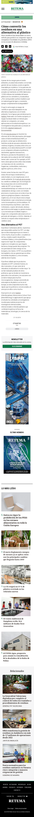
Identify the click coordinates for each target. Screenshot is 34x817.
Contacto (17, 790)
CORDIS (17, 329)
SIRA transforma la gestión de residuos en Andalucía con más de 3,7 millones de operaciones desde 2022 (17, 734)
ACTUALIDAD (13, 784)
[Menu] (3, 9)
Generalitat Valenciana (12, 706)
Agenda (5, 787)
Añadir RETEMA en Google (21, 46)
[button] (2, 46)
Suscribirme (17, 346)
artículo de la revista (23, 179)
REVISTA (5, 784)
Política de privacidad (21, 808)
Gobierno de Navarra (11, 775)
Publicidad (28, 787)
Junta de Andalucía (10, 741)
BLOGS (29, 784)
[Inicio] (17, 9)
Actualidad (6, 22)
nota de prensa (11, 134)
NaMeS (3, 116)
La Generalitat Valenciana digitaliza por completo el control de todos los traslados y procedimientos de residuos (17, 699)
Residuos (16, 22)
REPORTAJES (22, 784)
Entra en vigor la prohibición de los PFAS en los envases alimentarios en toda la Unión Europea (15, 520)
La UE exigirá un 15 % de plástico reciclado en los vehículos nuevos (13, 589)
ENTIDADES (20, 787)
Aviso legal (11, 808)
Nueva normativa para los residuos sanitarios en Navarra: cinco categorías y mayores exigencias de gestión (17, 768)
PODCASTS (12, 787)
